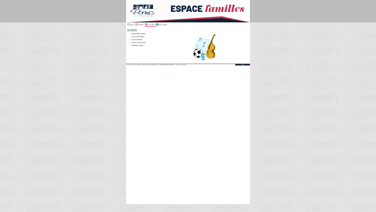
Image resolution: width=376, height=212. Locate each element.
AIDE (242, 64)
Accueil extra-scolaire (138, 42)
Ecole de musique (137, 39)
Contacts (177, 64)
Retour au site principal (142, 64)
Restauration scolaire (138, 34)
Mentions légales (153, 64)
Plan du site (183, 64)
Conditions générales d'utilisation (166, 64)
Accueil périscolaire (138, 36)
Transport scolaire (137, 45)
